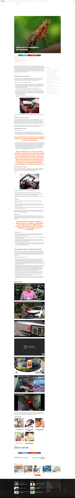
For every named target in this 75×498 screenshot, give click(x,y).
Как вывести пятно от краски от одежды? (52, 91)
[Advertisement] (37, 9)
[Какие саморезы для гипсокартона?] (32, 488)
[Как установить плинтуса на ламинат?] (18, 468)
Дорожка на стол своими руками (51, 72)
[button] (73, 1)
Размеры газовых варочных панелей (51, 93)
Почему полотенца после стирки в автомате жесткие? (53, 86)
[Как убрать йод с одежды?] (16, 488)
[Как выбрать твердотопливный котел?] (32, 484)
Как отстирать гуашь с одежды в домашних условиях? (53, 79)
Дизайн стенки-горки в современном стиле (52, 69)
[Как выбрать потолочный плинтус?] (28, 468)
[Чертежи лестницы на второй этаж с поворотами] (16, 492)
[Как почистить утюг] (56, 468)
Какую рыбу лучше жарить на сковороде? (21, 457)
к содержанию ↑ (16, 279)
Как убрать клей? (49, 84)
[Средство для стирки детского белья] (47, 468)
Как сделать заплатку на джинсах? (51, 81)
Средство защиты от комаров (19, 59)
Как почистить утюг (55, 472)
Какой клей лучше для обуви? (50, 74)
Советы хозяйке (18, 45)
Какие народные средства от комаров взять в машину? (22, 60)
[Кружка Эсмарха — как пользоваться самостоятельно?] (32, 492)
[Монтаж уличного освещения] (16, 484)
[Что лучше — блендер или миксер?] (37, 468)
